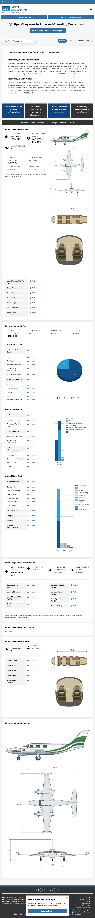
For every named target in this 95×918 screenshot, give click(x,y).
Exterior (72, 123)
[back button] (10, 24)
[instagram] (50, 890)
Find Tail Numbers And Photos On (59, 108)
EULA (88, 897)
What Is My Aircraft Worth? (81, 108)
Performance (43, 123)
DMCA (88, 901)
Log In (4, 2)
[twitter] (44, 890)
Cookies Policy (84, 906)
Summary (24, 123)
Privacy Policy (85, 899)
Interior (63, 123)
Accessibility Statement (82, 908)
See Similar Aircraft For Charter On (36, 109)
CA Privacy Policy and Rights (80, 910)
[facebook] (38, 890)
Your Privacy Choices (82, 912)
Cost (33, 123)
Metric (71, 41)
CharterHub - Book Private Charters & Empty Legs (19, 901)
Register (11, 2)
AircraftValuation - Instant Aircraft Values (15, 903)
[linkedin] (56, 890)
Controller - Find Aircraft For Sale (13, 897)
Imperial (62, 41)
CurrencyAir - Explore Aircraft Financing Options (18, 899)
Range (54, 123)
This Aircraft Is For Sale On (13, 108)
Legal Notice (85, 903)
